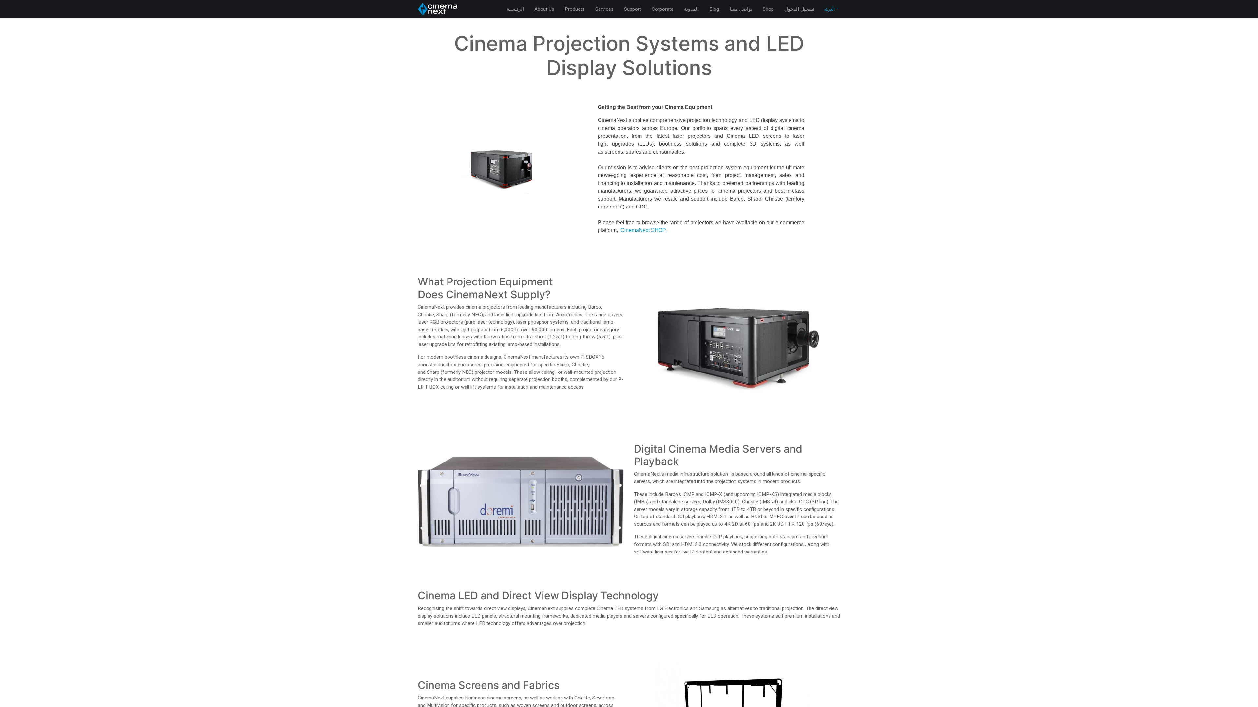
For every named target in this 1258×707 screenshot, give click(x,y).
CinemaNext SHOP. (643, 230)
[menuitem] (515, 9)
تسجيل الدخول (799, 9)
